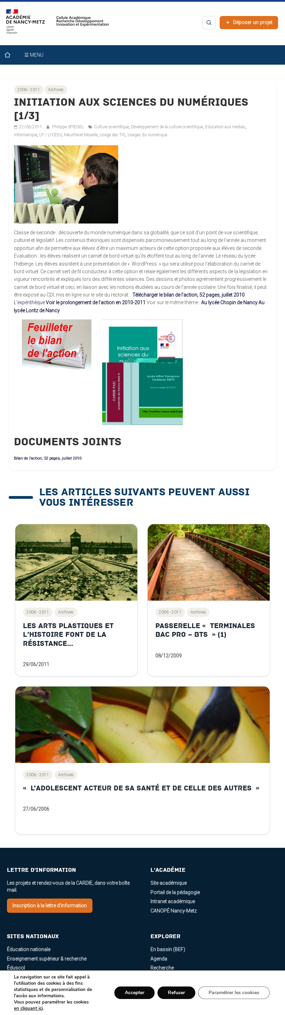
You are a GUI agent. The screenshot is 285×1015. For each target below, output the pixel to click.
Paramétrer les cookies (234, 992)
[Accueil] (11, 55)
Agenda (158, 958)
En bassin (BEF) (167, 949)
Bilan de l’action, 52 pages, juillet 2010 (47, 458)
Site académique (168, 883)
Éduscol (16, 968)
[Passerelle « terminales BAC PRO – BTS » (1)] (209, 562)
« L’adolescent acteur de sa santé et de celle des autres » (141, 788)
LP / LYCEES (50, 134)
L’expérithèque (29, 302)
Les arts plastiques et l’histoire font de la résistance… (68, 635)
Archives (56, 89)
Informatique (25, 134)
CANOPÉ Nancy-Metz (173, 911)
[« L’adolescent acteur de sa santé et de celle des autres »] (142, 725)
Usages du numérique (147, 134)
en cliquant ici (28, 1008)
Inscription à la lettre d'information (50, 905)
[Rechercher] (208, 22)
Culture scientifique (111, 126)
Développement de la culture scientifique (167, 126)
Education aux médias (225, 126)
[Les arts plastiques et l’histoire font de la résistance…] (76, 562)
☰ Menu (33, 55)
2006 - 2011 (28, 89)
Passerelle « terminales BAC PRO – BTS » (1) (205, 630)
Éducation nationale (28, 949)
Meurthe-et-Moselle (81, 134)
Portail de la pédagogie (175, 892)
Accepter (134, 992)
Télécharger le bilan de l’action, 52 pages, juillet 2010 (188, 295)
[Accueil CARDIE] (57, 24)
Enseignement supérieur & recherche (47, 958)
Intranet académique (172, 901)
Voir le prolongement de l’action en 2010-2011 (96, 302)
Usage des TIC (112, 134)
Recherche (162, 968)
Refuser (176, 992)
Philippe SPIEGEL (68, 126)
